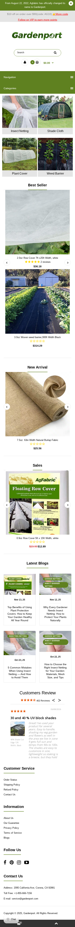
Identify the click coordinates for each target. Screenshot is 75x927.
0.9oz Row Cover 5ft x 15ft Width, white (37, 538)
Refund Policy (11, 789)
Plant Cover (15, 579)
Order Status (10, 779)
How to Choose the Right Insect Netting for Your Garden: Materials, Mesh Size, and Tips (55, 671)
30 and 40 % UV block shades (33, 718)
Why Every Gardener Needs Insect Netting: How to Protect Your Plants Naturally (55, 614)
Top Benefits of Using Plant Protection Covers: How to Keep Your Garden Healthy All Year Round (19, 614)
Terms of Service (13, 832)
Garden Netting (52, 579)
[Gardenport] (37, 39)
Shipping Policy (12, 784)
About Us (8, 818)
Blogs (7, 837)
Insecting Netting (18, 636)
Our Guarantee (11, 823)
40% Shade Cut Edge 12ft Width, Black (17, 742)
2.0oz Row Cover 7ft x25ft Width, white (37, 258)
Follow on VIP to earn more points (37, 19)
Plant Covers (16, 584)
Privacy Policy (11, 828)
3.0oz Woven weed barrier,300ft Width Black (37, 337)
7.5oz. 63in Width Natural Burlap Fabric (37, 440)
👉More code (60, 14)
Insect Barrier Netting (52, 585)
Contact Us (9, 794)
